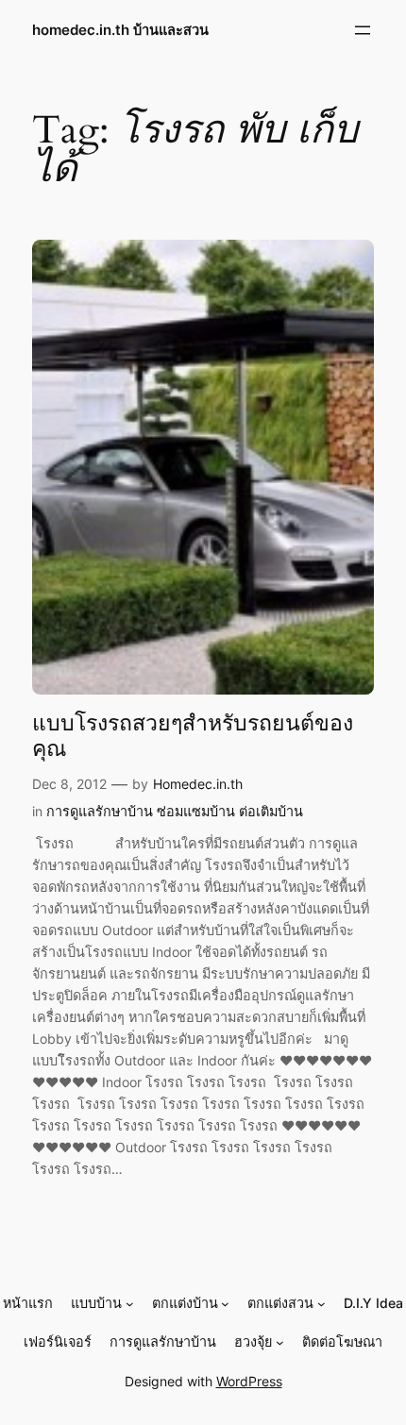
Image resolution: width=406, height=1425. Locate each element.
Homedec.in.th (198, 784)
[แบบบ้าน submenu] (130, 1303)
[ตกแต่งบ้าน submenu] (225, 1303)
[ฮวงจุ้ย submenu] (280, 1342)
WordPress (249, 1381)
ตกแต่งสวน (280, 1303)
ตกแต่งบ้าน (185, 1303)
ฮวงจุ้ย (253, 1341)
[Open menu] (362, 30)
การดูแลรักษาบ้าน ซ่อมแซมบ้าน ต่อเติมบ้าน (174, 811)
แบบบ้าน (96, 1303)
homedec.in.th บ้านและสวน (120, 30)
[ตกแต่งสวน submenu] (321, 1303)
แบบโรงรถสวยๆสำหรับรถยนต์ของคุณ (192, 737)
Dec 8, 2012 (69, 784)
